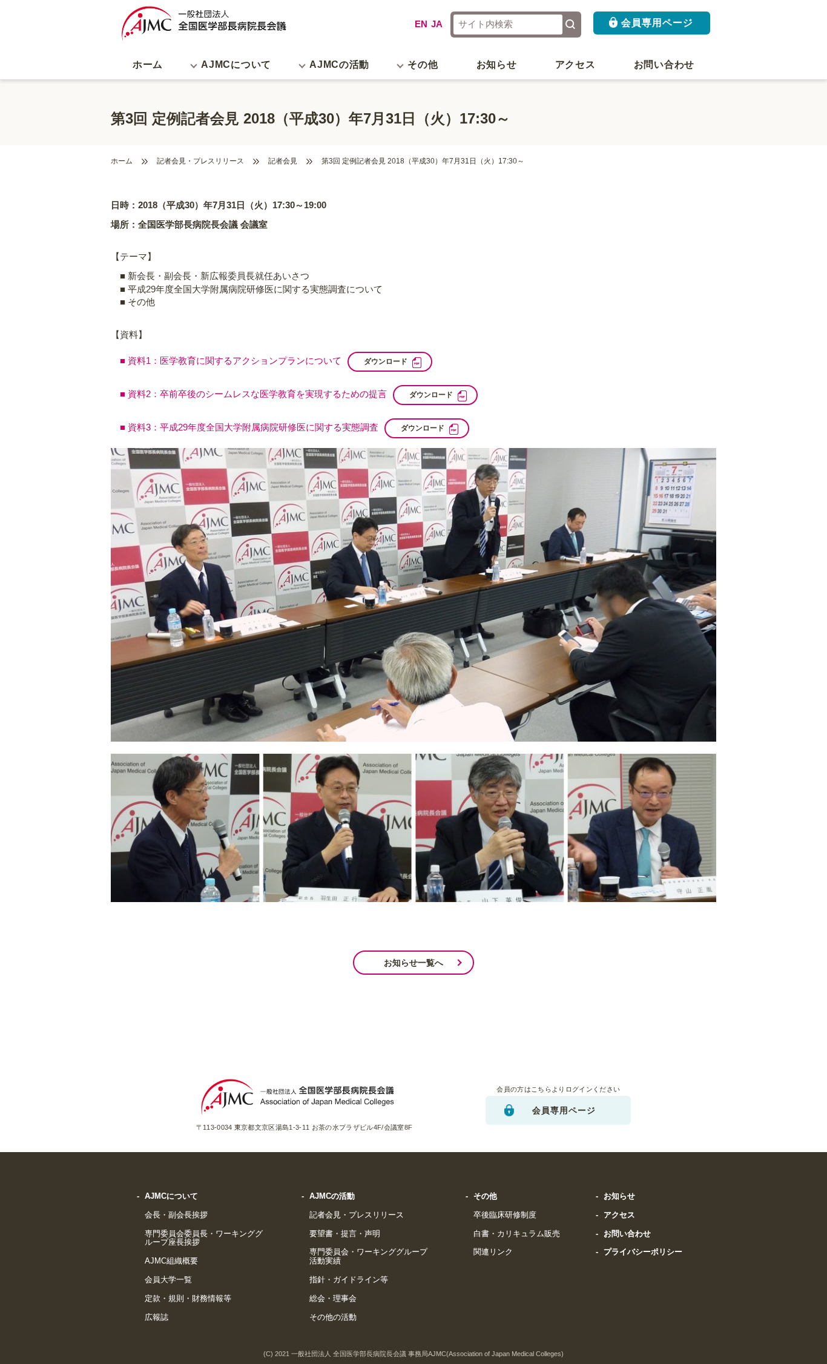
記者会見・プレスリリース (200, 161)
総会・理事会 (333, 1298)
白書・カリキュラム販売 (516, 1234)
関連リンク (493, 1252)
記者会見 (282, 161)
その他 (485, 1196)
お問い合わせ (664, 64)
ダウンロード (385, 361)
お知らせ (496, 64)
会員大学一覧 (168, 1280)
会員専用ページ (657, 23)
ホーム (148, 64)
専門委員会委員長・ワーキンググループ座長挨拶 (204, 1238)
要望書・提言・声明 (344, 1234)
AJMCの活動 (332, 1196)
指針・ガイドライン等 (348, 1280)
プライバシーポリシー (643, 1252)
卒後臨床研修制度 (504, 1215)
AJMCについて (171, 1196)
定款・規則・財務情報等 (188, 1298)
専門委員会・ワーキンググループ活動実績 (368, 1256)
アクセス (575, 64)
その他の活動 (333, 1317)
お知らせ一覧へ (413, 962)
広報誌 (156, 1317)
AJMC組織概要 (171, 1261)
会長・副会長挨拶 (176, 1215)
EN (421, 24)
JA (437, 24)
